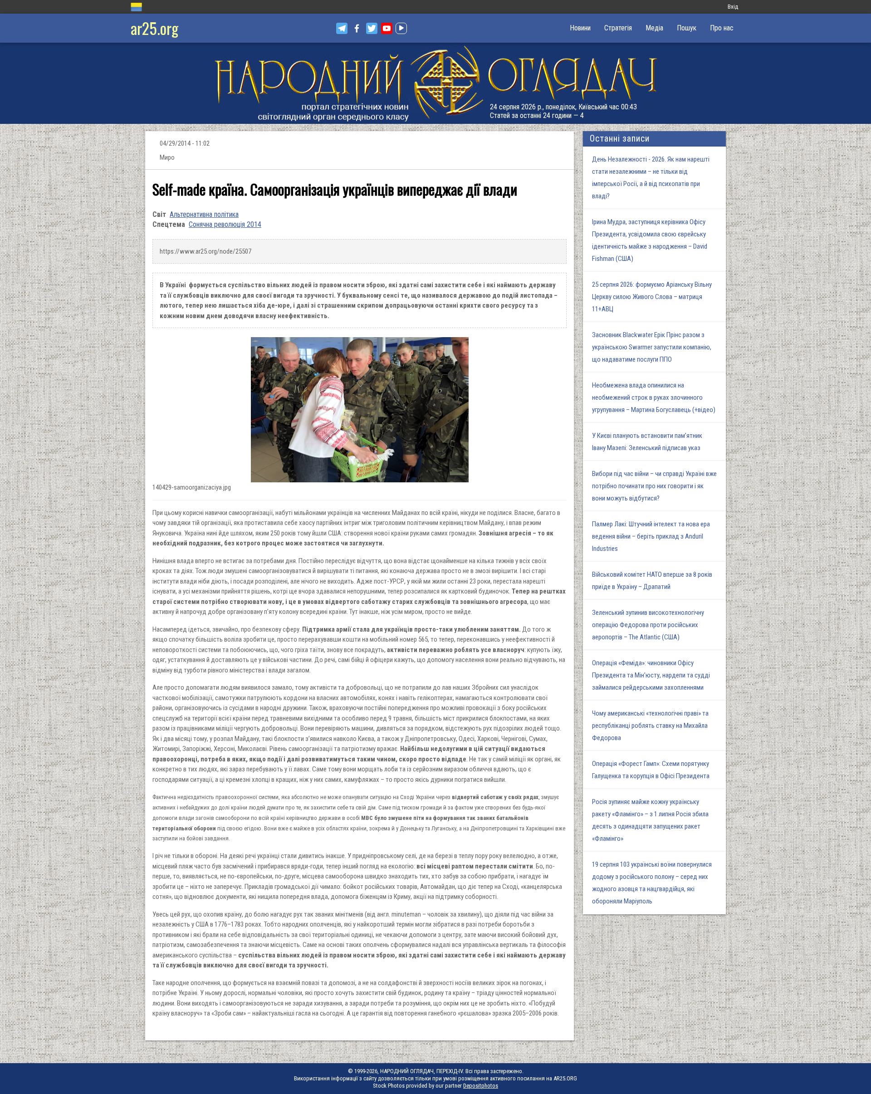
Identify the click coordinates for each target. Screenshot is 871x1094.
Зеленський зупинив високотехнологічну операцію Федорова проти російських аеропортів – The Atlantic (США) (648, 624)
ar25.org (154, 27)
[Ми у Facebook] (356, 28)
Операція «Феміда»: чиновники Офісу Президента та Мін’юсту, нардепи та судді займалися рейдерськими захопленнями (651, 675)
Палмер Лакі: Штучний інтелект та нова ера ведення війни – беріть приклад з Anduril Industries (651, 536)
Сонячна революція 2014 (225, 224)
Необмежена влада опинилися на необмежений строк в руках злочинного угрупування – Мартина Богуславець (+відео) (653, 397)
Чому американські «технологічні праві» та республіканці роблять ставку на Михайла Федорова (650, 725)
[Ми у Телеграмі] (341, 28)
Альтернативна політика (204, 214)
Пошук (686, 28)
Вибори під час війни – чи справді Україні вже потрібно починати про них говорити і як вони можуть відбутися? (654, 486)
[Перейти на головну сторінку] (435, 83)
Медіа (654, 28)
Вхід (733, 6)
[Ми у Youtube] (386, 28)
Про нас (722, 28)
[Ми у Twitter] (371, 28)
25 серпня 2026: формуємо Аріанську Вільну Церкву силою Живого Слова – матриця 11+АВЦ (652, 296)
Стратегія (618, 28)
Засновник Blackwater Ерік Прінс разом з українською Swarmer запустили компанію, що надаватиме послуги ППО (651, 347)
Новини (580, 28)
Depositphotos (480, 1085)
